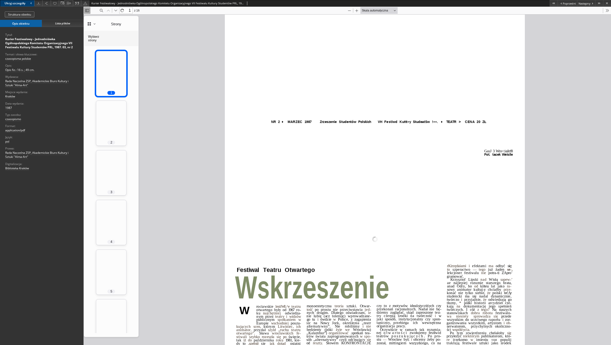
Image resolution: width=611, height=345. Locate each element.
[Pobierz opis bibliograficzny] (69, 3)
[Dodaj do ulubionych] (55, 3)
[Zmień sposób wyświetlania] (62, 3)
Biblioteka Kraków (17, 168)
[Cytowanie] (77, 3)
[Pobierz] (38, 3)
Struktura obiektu (19, 14)
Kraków (10, 96)
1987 (8, 108)
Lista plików (62, 23)
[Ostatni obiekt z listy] (599, 3)
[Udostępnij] (46, 3)
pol (7, 141)
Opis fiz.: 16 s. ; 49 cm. (19, 70)
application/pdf (15, 130)
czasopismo (13, 119)
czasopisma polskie (18, 59)
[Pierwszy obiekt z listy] (554, 3)
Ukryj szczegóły (15, 3)
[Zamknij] (607, 3)
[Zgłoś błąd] (85, 3)
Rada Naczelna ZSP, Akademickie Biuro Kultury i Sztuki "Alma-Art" (36, 83)
